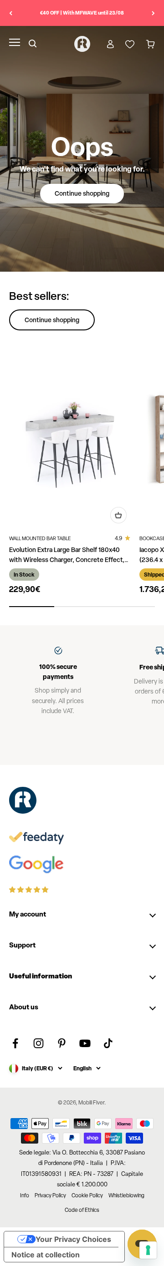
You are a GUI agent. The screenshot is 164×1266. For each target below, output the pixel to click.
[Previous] (10, 13)
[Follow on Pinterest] (62, 1043)
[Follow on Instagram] (38, 1043)
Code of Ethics (82, 1210)
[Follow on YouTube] (85, 1043)
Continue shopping (82, 193)
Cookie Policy (87, 1195)
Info (24, 1195)
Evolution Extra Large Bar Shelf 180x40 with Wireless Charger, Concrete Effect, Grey (66, 559)
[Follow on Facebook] (15, 1043)
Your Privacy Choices (73, 1239)
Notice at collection (45, 1254)
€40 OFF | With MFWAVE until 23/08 (82, 12)
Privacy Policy (50, 1195)
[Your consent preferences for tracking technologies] (148, 1250)
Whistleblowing (126, 1195)
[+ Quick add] (118, 515)
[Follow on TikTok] (108, 1043)
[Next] (153, 13)
